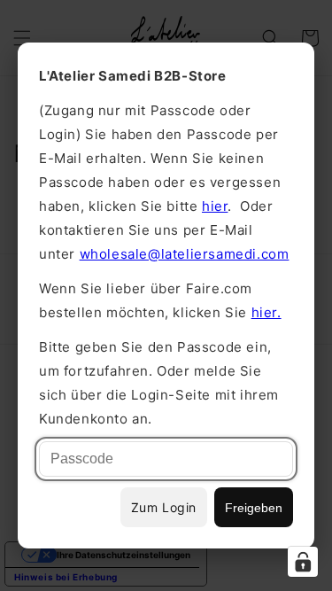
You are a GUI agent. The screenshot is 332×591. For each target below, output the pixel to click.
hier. (266, 312)
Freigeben (253, 508)
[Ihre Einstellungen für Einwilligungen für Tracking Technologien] (303, 562)
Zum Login (164, 507)
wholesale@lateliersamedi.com (185, 253)
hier (215, 206)
